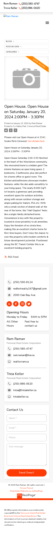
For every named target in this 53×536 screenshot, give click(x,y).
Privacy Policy (26, 488)
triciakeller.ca (20, 396)
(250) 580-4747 (30, 4)
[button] (22, 4)
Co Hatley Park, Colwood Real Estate (29, 126)
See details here (36, 141)
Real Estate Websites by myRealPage (26, 491)
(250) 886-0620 (30, 8)
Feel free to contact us (31, 323)
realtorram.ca (21, 361)
